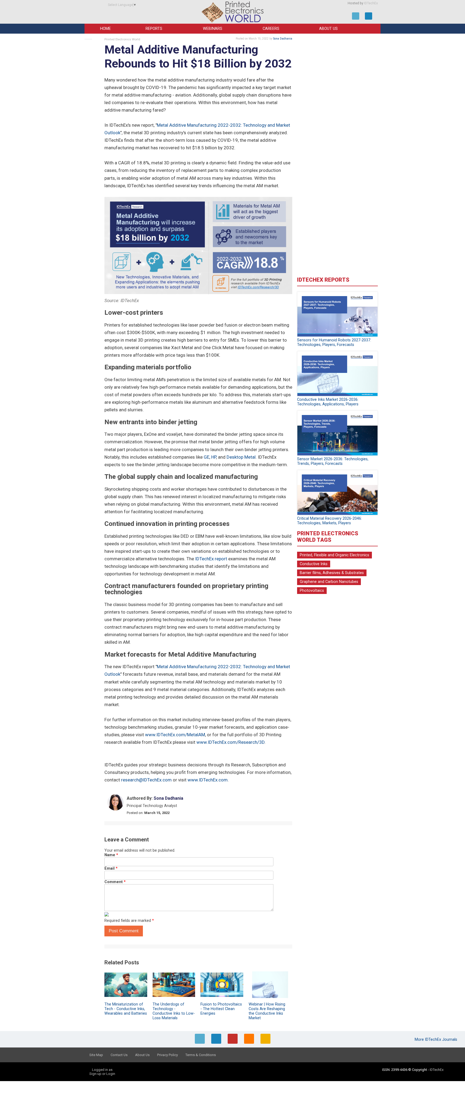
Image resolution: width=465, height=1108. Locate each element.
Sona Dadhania (282, 38)
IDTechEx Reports (323, 280)
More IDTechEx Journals (436, 1039)
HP (213, 457)
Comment (115, 882)
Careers (271, 28)
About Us (328, 28)
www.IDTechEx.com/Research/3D (230, 742)
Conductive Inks (313, 564)
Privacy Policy (167, 1055)
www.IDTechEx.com (208, 780)
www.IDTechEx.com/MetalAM (175, 734)
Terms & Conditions (200, 1055)
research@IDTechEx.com (146, 780)
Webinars (212, 28)
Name (111, 855)
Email (111, 868)
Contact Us (119, 1055)
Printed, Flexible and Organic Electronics (334, 555)
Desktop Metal (241, 457)
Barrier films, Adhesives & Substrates (332, 573)
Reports (154, 28)
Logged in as (102, 1070)
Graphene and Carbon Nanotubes (329, 581)
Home (105, 28)
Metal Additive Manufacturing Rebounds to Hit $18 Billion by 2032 (198, 56)
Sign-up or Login (102, 1074)
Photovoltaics (312, 590)
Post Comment (124, 930)
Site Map (96, 1055)
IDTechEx (371, 3)
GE (206, 457)
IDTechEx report (211, 558)
